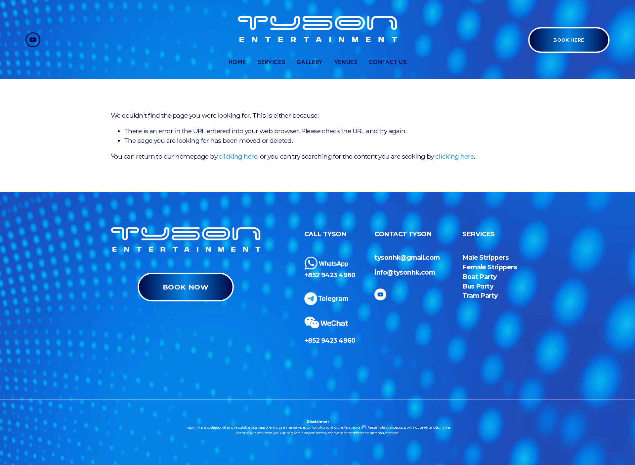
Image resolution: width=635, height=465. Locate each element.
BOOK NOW (186, 287)
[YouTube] (32, 39)
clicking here (238, 156)
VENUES (346, 62)
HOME (237, 62)
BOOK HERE (568, 40)
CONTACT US (387, 62)
